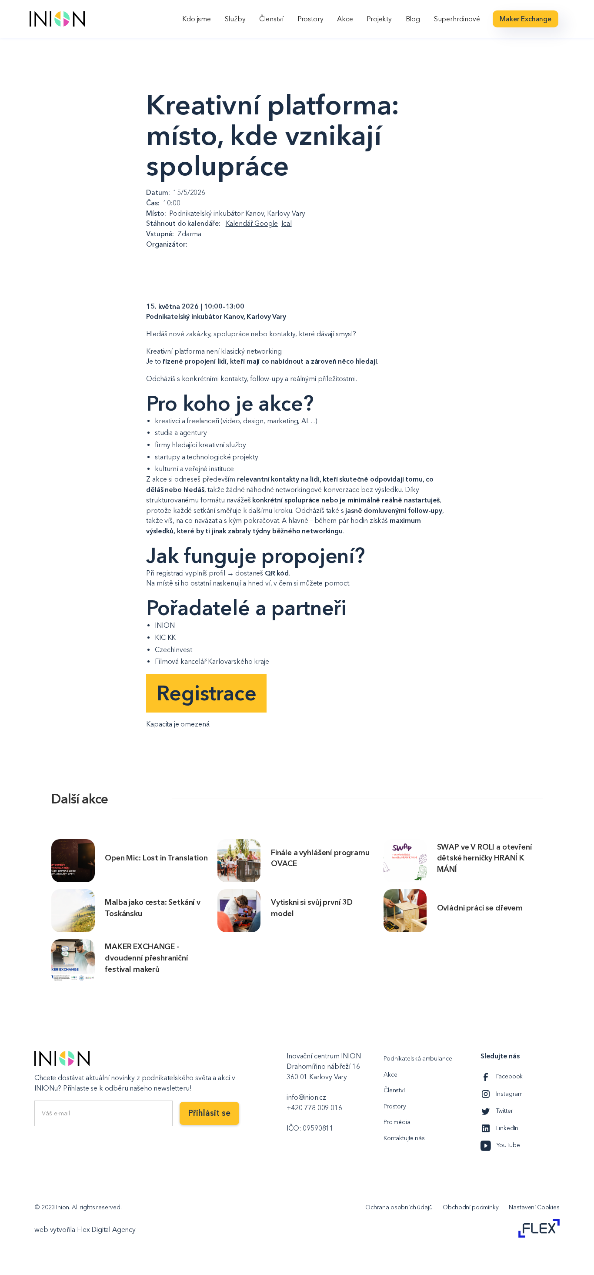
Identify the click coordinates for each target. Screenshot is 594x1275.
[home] (57, 19)
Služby (235, 19)
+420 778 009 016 (314, 1108)
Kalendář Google (252, 223)
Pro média (397, 1122)
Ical (286, 223)
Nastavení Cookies (534, 1207)
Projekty (379, 19)
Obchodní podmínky (470, 1207)
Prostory (310, 19)
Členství (271, 19)
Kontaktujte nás (404, 1138)
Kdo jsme (196, 19)
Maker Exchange (525, 19)
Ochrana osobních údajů (399, 1207)
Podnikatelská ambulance (418, 1058)
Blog (413, 19)
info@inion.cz (306, 1097)
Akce (345, 19)
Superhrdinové (457, 19)
